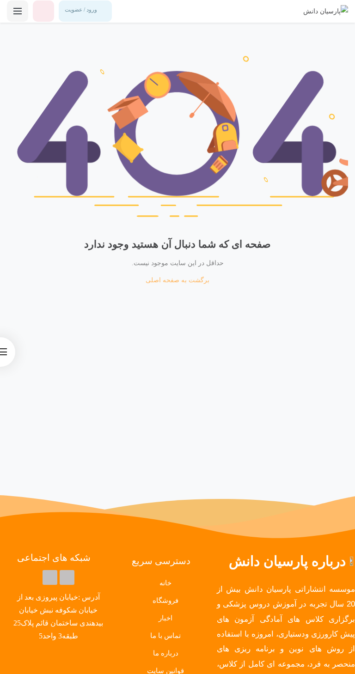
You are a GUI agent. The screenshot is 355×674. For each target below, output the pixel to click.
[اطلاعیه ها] (43, 11)
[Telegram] (67, 577)
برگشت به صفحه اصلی (177, 280)
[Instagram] (50, 577)
